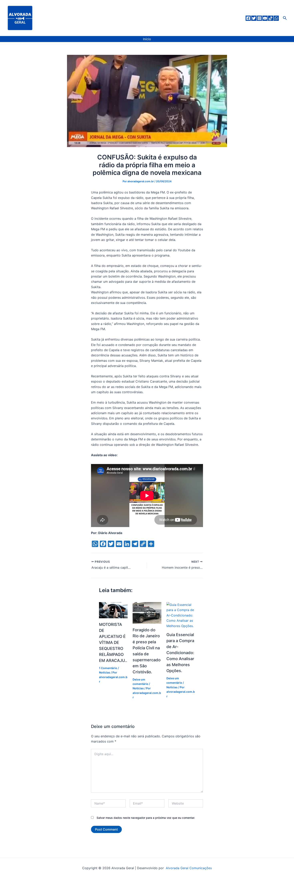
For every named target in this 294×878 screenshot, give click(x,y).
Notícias (104, 672)
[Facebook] (248, 18)
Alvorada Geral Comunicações (188, 868)
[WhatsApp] (276, 18)
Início (147, 39)
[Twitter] (253, 18)
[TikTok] (270, 18)
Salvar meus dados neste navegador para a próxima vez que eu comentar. (146, 817)
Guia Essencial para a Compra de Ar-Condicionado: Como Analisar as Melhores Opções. (180, 652)
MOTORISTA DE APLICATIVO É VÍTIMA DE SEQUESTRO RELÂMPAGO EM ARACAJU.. (113, 642)
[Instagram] (259, 18)
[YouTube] (265, 18)
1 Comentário (108, 668)
